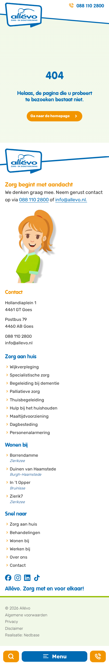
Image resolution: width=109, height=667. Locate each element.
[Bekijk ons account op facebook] (8, 578)
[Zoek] (11, 656)
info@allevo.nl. (71, 200)
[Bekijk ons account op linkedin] (27, 578)
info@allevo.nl (19, 342)
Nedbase (31, 635)
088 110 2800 (34, 200)
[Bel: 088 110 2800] (98, 656)
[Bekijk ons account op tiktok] (37, 578)
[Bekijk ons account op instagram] (18, 578)
